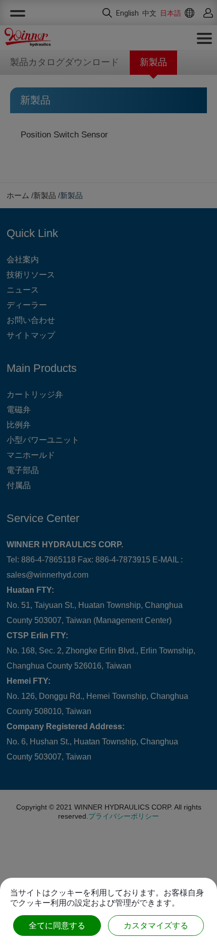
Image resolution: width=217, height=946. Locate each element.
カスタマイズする (156, 925)
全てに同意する (57, 925)
